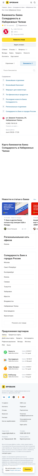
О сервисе (5, 403)
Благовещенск (9, 311)
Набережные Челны (15, 10)
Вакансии (5, 414)
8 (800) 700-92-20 (11, 123)
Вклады (4, 53)
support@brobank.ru (8, 433)
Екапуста (11, 351)
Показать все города (19, 323)
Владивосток (9, 301)
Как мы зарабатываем (8, 421)
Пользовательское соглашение (25, 420)
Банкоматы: (28, 63)
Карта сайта (23, 424)
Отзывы (13, 49)
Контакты (5, 56)
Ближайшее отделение (15, 80)
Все (35, 199)
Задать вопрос (19, 45)
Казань (6, 244)
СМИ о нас (23, 403)
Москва (7, 262)
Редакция (23, 406)
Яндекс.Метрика (15, 470)
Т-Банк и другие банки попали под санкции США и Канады (15, 222)
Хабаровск (8, 291)
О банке (4, 49)
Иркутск (7, 296)
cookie (18, 468)
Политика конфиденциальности (26, 414)
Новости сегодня (16, 217)
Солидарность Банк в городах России (21, 111)
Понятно (28, 469)
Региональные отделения (16, 107)
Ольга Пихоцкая (12, 229)
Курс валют (15, 56)
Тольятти (7, 287)
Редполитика (24, 410)
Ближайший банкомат (15, 85)
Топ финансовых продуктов (17, 95)
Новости (27, 53)
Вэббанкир (12, 375)
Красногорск (8, 316)
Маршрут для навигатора (16, 90)
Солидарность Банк (19, 7)
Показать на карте (11, 126)
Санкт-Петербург (10, 267)
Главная (4, 7)
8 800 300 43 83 (25, 433)
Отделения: (10, 63)
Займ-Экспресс (13, 367)
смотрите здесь (6, 453)
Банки (10, 7)
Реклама (4, 417)
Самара (7, 282)
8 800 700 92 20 (18, 29)
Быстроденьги (13, 359)
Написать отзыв (19, 40)
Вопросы (23, 49)
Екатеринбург (9, 272)
